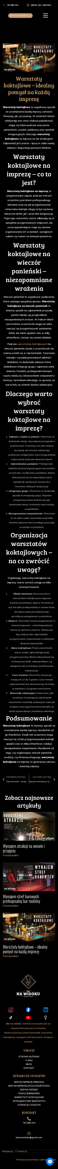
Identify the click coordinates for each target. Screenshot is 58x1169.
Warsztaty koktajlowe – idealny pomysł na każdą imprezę (25, 949)
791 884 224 (29, 1122)
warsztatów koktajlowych (32, 344)
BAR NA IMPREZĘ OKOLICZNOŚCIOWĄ (29, 1085)
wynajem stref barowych (29, 1037)
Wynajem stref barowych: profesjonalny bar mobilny (21, 898)
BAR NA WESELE (29, 1089)
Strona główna (29, 1056)
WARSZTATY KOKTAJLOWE (29, 1097)
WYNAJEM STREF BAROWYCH (29, 1101)
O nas (29, 1060)
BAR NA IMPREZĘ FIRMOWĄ (29, 1081)
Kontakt (29, 1068)
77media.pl (21, 1151)
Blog (29, 1064)
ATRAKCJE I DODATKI (29, 1104)
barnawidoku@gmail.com (29, 1137)
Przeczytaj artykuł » (11, 855)
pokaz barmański (31, 1032)
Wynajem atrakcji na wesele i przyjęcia (24, 848)
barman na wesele (33, 1023)
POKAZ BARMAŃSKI (29, 1093)
